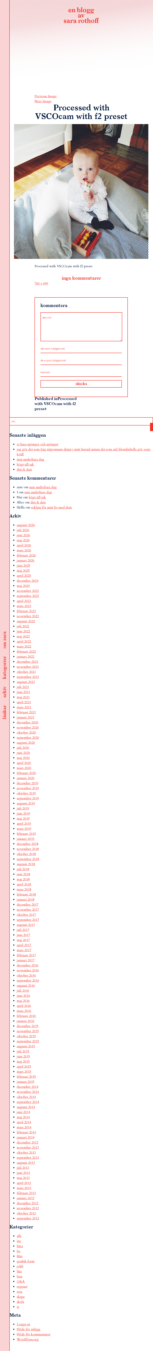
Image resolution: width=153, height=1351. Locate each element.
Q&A (21, 1281)
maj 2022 (23, 636)
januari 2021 (25, 717)
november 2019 (28, 788)
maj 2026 (23, 540)
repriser (22, 1286)
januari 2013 (25, 1198)
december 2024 (27, 580)
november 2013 (28, 1147)
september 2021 (28, 677)
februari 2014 (26, 1132)
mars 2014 (24, 1127)
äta (19, 1241)
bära (20, 1246)
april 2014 (24, 1122)
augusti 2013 (26, 1162)
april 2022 (24, 641)
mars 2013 (24, 1188)
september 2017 (28, 919)
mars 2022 (24, 646)
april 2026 (24, 545)
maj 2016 (23, 1000)
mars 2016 (24, 1011)
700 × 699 (41, 283)
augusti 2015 (26, 1046)
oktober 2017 (26, 914)
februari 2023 (26, 611)
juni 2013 (23, 1173)
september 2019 (28, 798)
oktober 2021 (26, 672)
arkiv (4, 692)
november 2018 (28, 849)
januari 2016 (25, 1021)
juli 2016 (23, 990)
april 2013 (24, 1183)
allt (19, 1236)
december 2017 (27, 904)
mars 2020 (24, 768)
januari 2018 (25, 899)
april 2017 (24, 945)
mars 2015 (24, 1071)
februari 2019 (26, 833)
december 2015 (27, 1026)
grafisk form (26, 1261)
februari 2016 (26, 1016)
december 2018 (27, 844)
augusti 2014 (26, 1107)
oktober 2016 (26, 975)
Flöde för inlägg (28, 1329)
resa (19, 1291)
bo (19, 1251)
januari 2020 (25, 778)
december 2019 (27, 783)
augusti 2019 (26, 803)
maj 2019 (23, 818)
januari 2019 (25, 839)
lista (19, 1276)
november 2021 (28, 666)
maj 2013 (23, 1178)
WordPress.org (28, 1339)
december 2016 (27, 965)
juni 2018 (23, 874)
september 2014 (28, 1102)
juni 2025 (23, 565)
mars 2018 (24, 889)
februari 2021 (26, 712)
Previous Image (46, 96)
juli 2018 (23, 869)
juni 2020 (23, 752)
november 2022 (28, 616)
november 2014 (28, 1092)
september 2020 (28, 737)
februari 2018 (26, 894)
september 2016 (28, 980)
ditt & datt (24, 469)
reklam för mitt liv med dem (51, 507)
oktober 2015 (26, 1036)
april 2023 (24, 601)
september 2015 (28, 1041)
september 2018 (28, 859)
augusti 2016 (26, 985)
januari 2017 (25, 960)
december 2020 (27, 722)
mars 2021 (24, 707)
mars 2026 (24, 550)
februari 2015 (26, 1076)
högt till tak (25, 464)
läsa (19, 1271)
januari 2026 (25, 560)
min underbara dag (30, 459)
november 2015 (28, 1031)
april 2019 (24, 823)
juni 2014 (23, 1112)
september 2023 (28, 596)
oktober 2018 (26, 854)
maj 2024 (23, 585)
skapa (21, 1296)
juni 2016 (23, 995)
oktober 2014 (26, 1097)
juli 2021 (23, 687)
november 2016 (28, 970)
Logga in (23, 1324)
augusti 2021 (26, 682)
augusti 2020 (26, 742)
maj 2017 (23, 940)
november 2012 (28, 1208)
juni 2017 (23, 935)
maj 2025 (23, 570)
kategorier (4, 667)
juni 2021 (23, 692)
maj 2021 (23, 697)
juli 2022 (23, 626)
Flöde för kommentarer (33, 1334)
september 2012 (28, 1218)
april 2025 (24, 575)
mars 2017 (24, 950)
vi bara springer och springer (37, 444)
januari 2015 (25, 1081)
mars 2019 (24, 828)
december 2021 (27, 661)
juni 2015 (23, 1056)
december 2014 (27, 1086)
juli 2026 (23, 530)
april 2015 (24, 1066)
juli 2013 (23, 1167)
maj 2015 (23, 1061)
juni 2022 (23, 631)
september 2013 (28, 1157)
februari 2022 (26, 651)
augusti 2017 (26, 925)
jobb (20, 1266)
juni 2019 (23, 813)
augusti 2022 (26, 621)
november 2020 (28, 727)
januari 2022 (25, 656)
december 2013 (27, 1142)
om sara (4, 640)
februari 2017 (26, 955)
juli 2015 (23, 1051)
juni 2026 (23, 535)
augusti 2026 (26, 525)
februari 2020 (26, 773)
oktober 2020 (26, 732)
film (19, 1256)
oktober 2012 (26, 1213)
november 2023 (28, 591)
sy (18, 1307)
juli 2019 (23, 808)
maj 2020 (23, 758)
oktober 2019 (26, 793)
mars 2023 (24, 606)
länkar (4, 712)
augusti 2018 (26, 864)
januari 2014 (25, 1137)
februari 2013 (26, 1193)
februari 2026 (26, 555)
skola (20, 1301)
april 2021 (24, 702)
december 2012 (27, 1203)
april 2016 (24, 1006)
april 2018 (24, 884)
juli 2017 (23, 930)
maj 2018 (23, 879)
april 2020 (24, 763)
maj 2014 (23, 1117)
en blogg (81, 16)
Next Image (43, 101)
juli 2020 (23, 747)
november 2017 (28, 909)
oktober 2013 (26, 1152)
